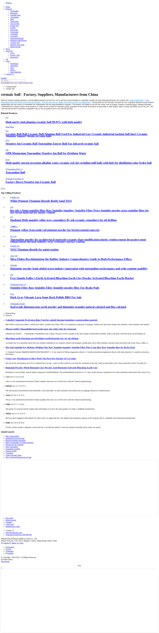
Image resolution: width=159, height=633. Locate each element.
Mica (12, 19)
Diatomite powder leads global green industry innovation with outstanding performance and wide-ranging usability (78, 268)
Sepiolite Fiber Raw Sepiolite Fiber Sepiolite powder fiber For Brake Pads (54, 287)
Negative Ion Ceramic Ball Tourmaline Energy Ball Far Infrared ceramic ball (52, 143)
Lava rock (14, 36)
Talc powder (14, 24)
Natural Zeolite (11, 451)
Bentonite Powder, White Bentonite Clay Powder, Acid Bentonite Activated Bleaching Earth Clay (52, 367)
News (8, 49)
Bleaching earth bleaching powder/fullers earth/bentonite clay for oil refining (42, 338)
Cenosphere (14, 17)
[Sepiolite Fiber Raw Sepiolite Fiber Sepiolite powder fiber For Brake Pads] (18, 285)
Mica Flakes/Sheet (12, 436)
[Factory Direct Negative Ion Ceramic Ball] (15, 179)
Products (9, 9)
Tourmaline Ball (15, 172)
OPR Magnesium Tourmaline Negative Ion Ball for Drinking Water (46, 153)
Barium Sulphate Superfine (15, 440)
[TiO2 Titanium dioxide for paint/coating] (14, 246)
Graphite (9, 522)
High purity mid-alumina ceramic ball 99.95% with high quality (44, 122)
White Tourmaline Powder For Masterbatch (75, 102)
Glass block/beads (17, 38)
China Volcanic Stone (14, 455)
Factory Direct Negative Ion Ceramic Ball (31, 181)
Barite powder (15, 47)
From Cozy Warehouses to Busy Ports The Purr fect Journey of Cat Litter (41, 358)
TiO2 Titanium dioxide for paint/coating (34, 249)
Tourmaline (14, 11)
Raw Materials (15, 72)
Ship (12, 68)
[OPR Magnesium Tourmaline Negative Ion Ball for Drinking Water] (7, 150)
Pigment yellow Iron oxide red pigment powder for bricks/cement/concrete (55, 229)
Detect (12, 70)
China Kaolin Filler (136, 100)
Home (8, 7)
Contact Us (10, 74)
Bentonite (13, 13)
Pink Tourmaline (12, 447)
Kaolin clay (14, 26)
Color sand (14, 32)
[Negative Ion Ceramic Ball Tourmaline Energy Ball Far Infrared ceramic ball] (7, 141)
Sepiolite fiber (15, 15)
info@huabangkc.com (14, 533)
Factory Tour (15, 55)
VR (7, 59)
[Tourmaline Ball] (14, 169)
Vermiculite (14, 22)
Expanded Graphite (13, 449)
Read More (10, 127)
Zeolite (12, 28)
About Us (9, 51)
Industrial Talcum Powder (15, 438)
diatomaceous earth (17, 45)
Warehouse (14, 64)
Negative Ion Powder (50, 102)
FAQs (12, 53)
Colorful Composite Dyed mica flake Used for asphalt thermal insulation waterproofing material (51, 320)
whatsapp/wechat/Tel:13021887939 (19, 535)
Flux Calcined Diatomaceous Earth (18, 457)
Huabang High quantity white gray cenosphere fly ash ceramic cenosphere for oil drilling (63, 220)
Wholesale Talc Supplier (15, 445)
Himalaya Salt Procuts (18, 40)
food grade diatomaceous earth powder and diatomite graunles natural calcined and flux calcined (68, 306)
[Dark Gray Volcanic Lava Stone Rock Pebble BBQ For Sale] (12, 294)
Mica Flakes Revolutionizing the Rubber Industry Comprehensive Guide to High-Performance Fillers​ (71, 259)
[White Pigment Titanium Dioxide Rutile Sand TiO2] (14, 198)
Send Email (5, 562)
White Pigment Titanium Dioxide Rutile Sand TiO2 (41, 200)
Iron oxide (14, 30)
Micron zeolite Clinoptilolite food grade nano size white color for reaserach (41, 329)
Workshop (14, 66)
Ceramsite (14, 34)
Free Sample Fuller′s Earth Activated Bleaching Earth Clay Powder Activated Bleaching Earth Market (72, 278)
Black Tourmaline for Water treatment (19, 443)
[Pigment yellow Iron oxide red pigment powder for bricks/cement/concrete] (14, 227)
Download (14, 57)
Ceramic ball (15, 43)
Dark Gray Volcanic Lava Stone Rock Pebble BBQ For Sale (46, 297)
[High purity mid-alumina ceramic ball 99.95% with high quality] (7, 118)
